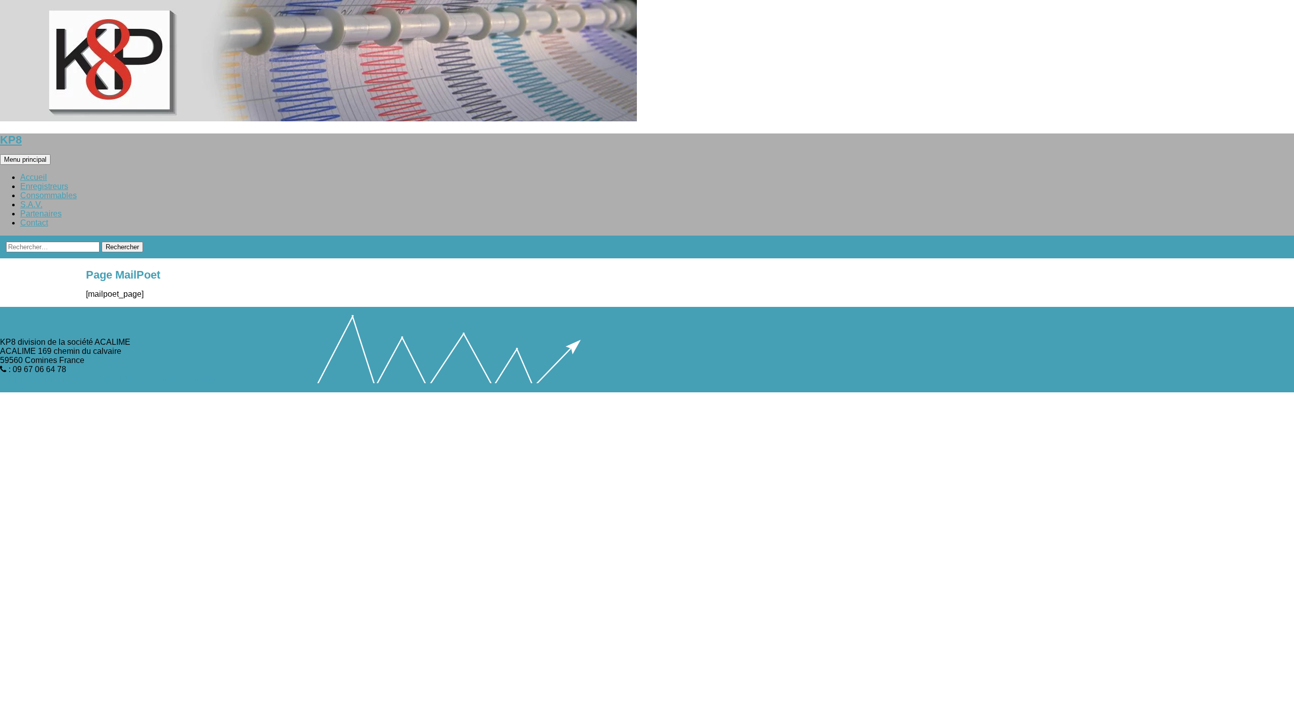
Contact (34, 222)
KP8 (11, 139)
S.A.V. (31, 204)
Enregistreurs (44, 186)
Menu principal (25, 159)
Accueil (33, 177)
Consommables (48, 195)
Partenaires (41, 213)
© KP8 (12, 387)
